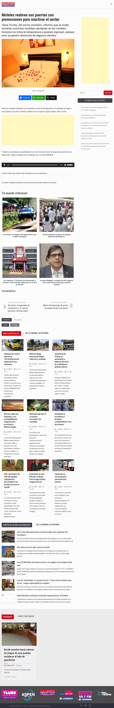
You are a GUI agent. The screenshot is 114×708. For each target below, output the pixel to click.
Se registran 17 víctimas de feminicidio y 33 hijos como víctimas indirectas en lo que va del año (94, 125)
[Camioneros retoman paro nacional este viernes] (63, 465)
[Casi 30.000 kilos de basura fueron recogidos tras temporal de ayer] (8, 568)
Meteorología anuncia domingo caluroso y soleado (37, 356)
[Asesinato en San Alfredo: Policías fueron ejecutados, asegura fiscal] (38, 465)
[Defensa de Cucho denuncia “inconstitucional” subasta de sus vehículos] (12, 345)
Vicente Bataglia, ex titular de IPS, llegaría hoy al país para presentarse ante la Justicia (93, 135)
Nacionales (18, 320)
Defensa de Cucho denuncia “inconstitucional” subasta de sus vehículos (12, 359)
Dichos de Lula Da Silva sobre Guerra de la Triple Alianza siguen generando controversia (95, 146)
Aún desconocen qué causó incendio (33, 547)
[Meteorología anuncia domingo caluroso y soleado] (38, 345)
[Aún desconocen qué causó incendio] (8, 552)
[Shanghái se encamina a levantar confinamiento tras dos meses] (63, 405)
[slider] (70, 165)
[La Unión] (8, 4)
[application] (38, 165)
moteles (15, 325)
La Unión (9, 369)
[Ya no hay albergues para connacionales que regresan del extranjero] (8, 537)
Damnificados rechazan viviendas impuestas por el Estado (42, 595)
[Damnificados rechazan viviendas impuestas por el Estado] (8, 598)
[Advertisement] (38, 130)
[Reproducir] (4, 165)
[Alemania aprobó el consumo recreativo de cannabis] (38, 405)
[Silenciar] (65, 165)
